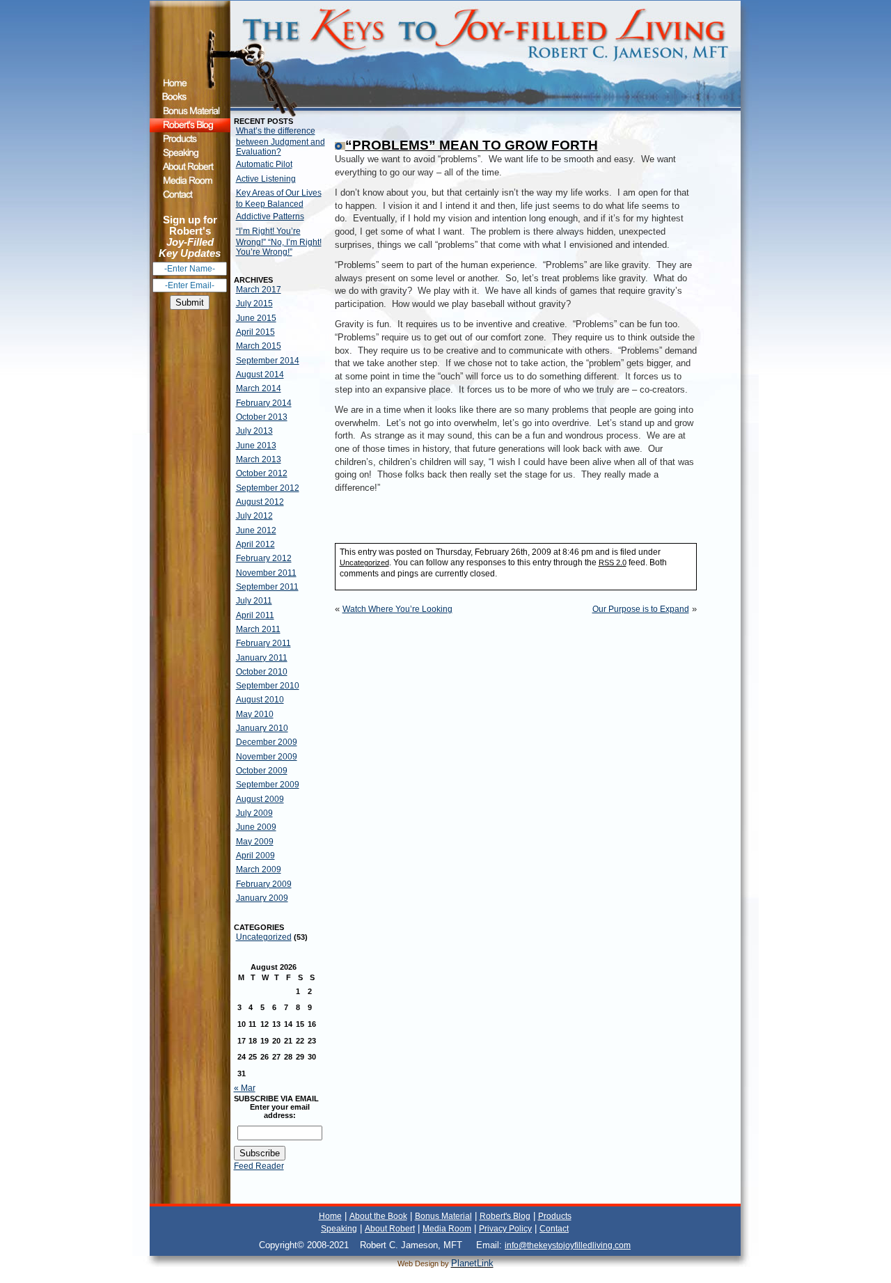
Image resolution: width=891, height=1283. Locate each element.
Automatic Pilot (264, 164)
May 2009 (255, 842)
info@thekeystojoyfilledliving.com (568, 1245)
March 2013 (258, 459)
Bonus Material (443, 1216)
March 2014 (258, 388)
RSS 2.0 (612, 562)
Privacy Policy (505, 1229)
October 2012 (261, 473)
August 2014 (260, 374)
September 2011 (267, 587)
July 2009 (254, 813)
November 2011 (266, 573)
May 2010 (255, 714)
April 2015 (255, 332)
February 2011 (263, 643)
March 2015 (258, 346)
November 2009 (266, 757)
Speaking (339, 1229)
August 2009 (260, 799)
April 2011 (255, 615)
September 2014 (267, 360)
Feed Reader (259, 1166)
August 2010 (260, 700)
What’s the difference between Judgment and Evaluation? (280, 141)
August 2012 (260, 502)
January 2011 (261, 658)
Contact (554, 1229)
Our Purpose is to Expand (640, 609)
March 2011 (258, 629)
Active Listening (266, 179)
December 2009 (266, 742)
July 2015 (254, 303)
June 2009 (256, 827)
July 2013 (254, 431)
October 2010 (261, 672)
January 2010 (262, 728)
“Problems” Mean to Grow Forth (471, 145)
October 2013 (261, 417)
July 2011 (254, 601)
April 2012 (255, 544)
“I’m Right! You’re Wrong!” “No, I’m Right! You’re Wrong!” (279, 241)
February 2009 (264, 884)
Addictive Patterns (270, 216)
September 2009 (267, 784)
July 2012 (254, 516)
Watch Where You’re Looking (397, 609)
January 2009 (262, 898)
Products (554, 1216)
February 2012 (264, 558)
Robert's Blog (505, 1216)
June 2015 (256, 318)
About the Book (378, 1216)
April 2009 (255, 855)
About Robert (390, 1229)
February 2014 (264, 403)
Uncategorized (264, 937)
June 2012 (256, 530)
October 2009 (261, 771)
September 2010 (267, 686)
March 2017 (258, 289)
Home (330, 1216)
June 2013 (256, 445)
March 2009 (258, 869)
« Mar (244, 1088)
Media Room (447, 1229)
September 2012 (267, 488)
